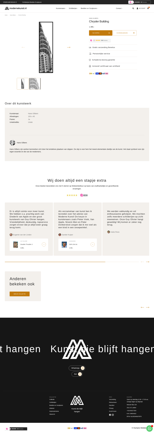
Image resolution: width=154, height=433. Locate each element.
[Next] (147, 307)
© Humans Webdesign (140, 428)
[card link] (44, 244)
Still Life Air (73, 244)
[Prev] (142, 307)
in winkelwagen (122, 33)
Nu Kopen (96, 33)
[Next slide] (147, 262)
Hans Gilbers (13, 15)
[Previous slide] (142, 262)
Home (6, 15)
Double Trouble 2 (26, 244)
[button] (133, 8)
